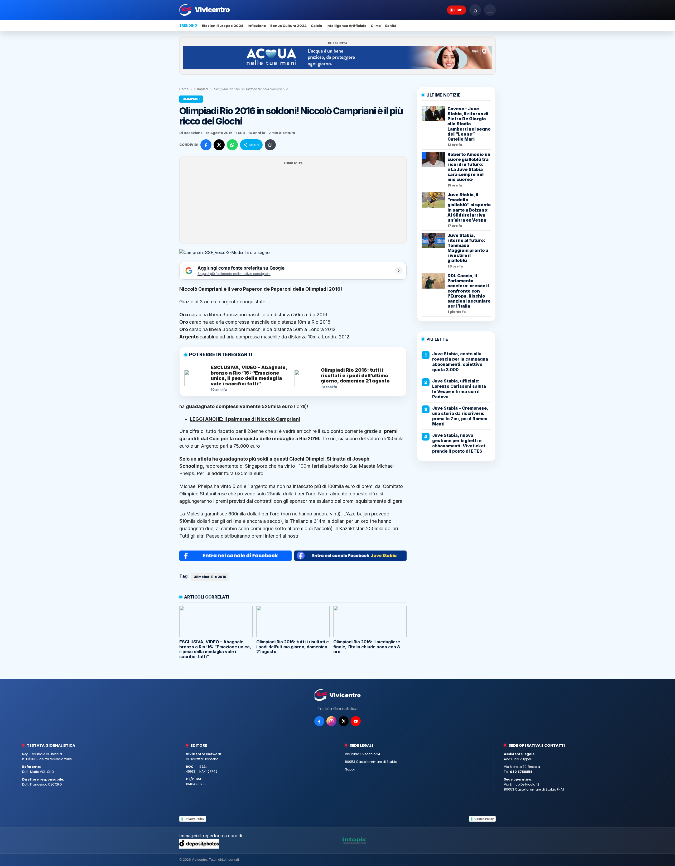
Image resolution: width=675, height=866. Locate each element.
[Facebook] (319, 721)
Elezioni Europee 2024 (222, 25)
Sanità (390, 25)
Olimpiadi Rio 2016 (210, 577)
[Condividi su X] (219, 144)
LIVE (458, 10)
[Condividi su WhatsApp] (232, 144)
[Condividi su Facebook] (205, 144)
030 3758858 (521, 771)
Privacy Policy (194, 819)
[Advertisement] (293, 203)
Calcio (316, 25)
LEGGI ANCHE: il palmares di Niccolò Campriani (245, 419)
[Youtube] (356, 721)
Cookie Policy (484, 819)
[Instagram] (331, 721)
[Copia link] (270, 144)
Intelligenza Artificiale (346, 25)
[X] (344, 721)
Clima (376, 25)
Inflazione (257, 25)
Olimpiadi (201, 89)
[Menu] (490, 10)
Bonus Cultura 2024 (288, 25)
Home (184, 89)
